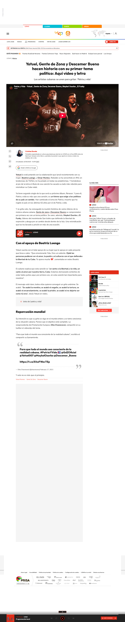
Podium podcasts (58, 583)
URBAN (86, 26)
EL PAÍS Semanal (81, 580)
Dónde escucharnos (98, 572)
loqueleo (83, 583)
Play (62, 618)
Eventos (41, 42)
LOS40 (27, 26)
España (108, 33)
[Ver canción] (94, 278)
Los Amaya (107, 54)
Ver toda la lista (103, 310)
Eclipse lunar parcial (95, 54)
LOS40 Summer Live (64, 42)
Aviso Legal (24, 572)
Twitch (70, 551)
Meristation (92, 583)
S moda (74, 583)
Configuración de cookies (72, 572)
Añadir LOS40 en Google (28, 168)
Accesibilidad (33, 572)
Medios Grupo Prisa (23, 583)
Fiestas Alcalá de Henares (31, 54)
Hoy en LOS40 (51, 42)
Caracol (97, 577)
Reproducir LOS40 (79, 233)
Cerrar (117, 48)
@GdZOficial (68, 352)
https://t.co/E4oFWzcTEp (35, 361)
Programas (31, 42)
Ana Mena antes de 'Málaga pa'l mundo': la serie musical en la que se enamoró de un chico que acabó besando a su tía (104, 231)
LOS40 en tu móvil (86, 572)
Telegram (10, 166)
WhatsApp (10, 161)
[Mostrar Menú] (9, 33)
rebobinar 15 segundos (56, 618)
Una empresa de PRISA (23, 579)
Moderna (48, 583)
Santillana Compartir (69, 577)
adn (90, 577)
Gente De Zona (31, 379)
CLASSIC (47, 26)
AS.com (83, 577)
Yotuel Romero (20, 379)
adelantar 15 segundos (69, 618)
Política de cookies (58, 572)
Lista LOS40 (10, 42)
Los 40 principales (49, 577)
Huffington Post (42, 580)
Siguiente (73, 618)
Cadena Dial (74, 580)
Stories (74, 551)
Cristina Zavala (31, 151)
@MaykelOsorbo (43, 355)
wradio (59, 580)
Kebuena (96, 580)
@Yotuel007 (27, 355)
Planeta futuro (88, 580)
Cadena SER (77, 577)
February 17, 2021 (46, 370)
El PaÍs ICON (67, 583)
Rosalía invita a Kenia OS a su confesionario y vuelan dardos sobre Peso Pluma (103, 209)
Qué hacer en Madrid (79, 54)
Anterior (51, 618)
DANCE (66, 26)
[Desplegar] (62, 612)
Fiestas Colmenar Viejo (50, 54)
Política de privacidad (45, 572)
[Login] (116, 33)
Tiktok (54, 551)
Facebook (10, 151)
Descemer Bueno (42, 379)
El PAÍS (40, 577)
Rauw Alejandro (65, 54)
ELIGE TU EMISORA (108, 618)
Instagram (50, 551)
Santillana (59, 577)
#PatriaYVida (48, 352)
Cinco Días (66, 580)
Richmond (39, 583)
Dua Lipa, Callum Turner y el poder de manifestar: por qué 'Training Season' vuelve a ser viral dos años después (102, 220)
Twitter (10, 156)
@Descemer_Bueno (65, 355)
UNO (53, 580)
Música (19, 42)
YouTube (58, 551)
